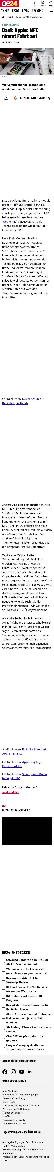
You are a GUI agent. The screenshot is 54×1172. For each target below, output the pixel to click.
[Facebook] (4, 1071)
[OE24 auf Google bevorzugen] (49, 98)
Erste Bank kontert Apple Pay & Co (24, 751)
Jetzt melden (10, 792)
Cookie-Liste (8, 1102)
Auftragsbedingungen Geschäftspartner (23, 1142)
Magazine (37, 10)
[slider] (27, 835)
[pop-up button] (42, 840)
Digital (10, 17)
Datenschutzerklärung (13, 1098)
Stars (25, 10)
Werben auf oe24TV (12, 1113)
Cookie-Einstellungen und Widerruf (20, 1106)
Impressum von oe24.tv (14, 1124)
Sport (15, 10)
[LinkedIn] (30, 1071)
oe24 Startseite (10, 1091)
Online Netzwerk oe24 (14, 1080)
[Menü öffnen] (51, 10)
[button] (6, 840)
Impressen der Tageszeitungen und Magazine (25, 1157)
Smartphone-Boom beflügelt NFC (24, 776)
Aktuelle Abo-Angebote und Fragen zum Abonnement (23, 1151)
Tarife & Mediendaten (13, 1146)
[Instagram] (13, 1071)
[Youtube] (21, 1071)
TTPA (5, 1161)
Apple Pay (9, 221)
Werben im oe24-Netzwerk (16, 1109)
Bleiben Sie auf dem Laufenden (19, 1060)
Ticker (5, 10)
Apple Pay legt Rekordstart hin (21, 764)
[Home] (3, 17)
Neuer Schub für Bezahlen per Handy (23, 401)
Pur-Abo (6, 1116)
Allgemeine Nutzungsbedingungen (20, 1095)
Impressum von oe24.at (14, 1120)
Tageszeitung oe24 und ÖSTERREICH (21, 1132)
